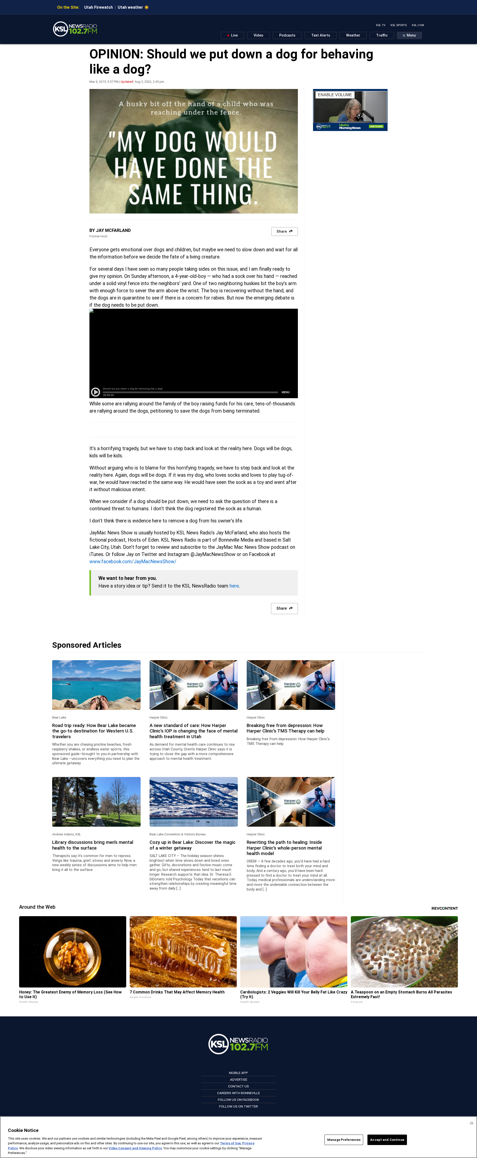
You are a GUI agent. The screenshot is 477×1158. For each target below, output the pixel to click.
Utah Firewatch (98, 7)
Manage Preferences (343, 1140)
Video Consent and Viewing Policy (135, 1148)
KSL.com (418, 25)
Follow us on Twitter (238, 1106)
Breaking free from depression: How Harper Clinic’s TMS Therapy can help (285, 728)
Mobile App (238, 1073)
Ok (471, 1122)
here (234, 586)
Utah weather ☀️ (133, 7)
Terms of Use (230, 1143)
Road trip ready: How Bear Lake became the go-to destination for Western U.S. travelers (94, 731)
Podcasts (287, 35)
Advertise (238, 1079)
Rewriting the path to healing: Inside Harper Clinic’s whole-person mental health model (284, 848)
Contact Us (238, 1086)
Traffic (382, 35)
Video (258, 35)
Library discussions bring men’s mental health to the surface (92, 845)
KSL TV (380, 25)
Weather (353, 35)
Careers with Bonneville (238, 1093)
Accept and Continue (387, 1140)
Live (234, 35)
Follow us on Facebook (238, 1100)
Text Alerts (320, 35)
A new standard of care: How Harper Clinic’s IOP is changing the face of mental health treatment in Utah (194, 731)
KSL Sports (399, 25)
